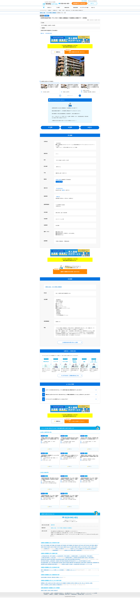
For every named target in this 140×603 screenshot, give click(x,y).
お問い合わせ (83, 593)
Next (80, 96)
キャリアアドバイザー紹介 (84, 7)
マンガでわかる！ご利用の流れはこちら (70, 375)
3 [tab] (70, 95)
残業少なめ (42, 33)
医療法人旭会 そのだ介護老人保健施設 (54, 286)
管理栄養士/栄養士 (81, 594)
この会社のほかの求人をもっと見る (70, 342)
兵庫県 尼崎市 (58, 179)
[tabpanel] (70, 66)
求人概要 (50, 127)
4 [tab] (72, 95)
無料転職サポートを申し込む (79, 3)
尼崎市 (63, 10)
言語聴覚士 (49, 10)
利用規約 (77, 593)
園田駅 (63, 190)
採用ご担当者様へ (84, 0)
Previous (60, 96)
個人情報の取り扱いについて (70, 593)
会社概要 (70, 127)
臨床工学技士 (67, 594)
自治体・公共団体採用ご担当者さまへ (57, 593)
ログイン (92, 3)
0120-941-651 (64, 3)
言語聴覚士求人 (55, 10)
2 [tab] (69, 95)
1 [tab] (70, 75)
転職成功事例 (66, 7)
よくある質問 (94, 593)
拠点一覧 (93, 7)
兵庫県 (60, 10)
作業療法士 (51, 594)
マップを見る (59, 181)
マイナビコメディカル (43, 10)
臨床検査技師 (61, 594)
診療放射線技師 (74, 594)
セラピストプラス (88, 594)
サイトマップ (89, 593)
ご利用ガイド (49, 7)
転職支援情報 (75, 7)
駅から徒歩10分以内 (49, 33)
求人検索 (58, 7)
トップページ (44, 7)
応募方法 (90, 127)
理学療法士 (46, 594)
